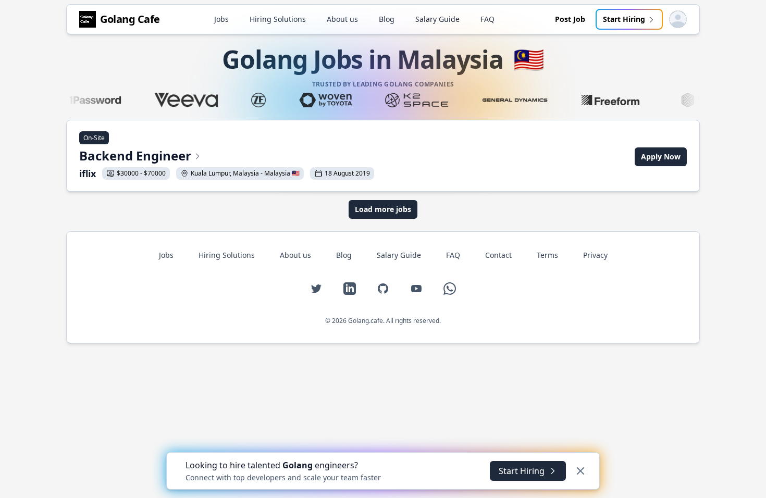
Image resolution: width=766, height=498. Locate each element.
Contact (498, 255)
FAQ (487, 19)
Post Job (570, 19)
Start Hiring (624, 19)
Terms (547, 255)
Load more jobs (383, 209)
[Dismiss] (580, 470)
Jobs (221, 19)
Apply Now (661, 156)
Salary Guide (437, 19)
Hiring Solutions (278, 19)
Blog (386, 19)
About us (342, 19)
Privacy (595, 255)
